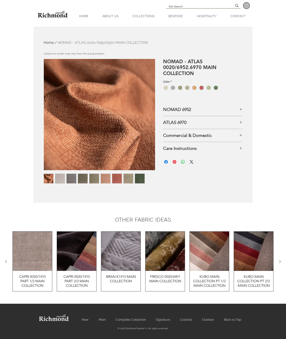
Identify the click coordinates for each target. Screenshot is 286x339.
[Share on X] (191, 162)
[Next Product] (280, 261)
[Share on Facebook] (166, 162)
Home (49, 42)
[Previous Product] (6, 261)
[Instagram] (246, 5)
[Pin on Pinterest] (174, 162)
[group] (143, 261)
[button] (143, 16)
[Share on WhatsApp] (183, 162)
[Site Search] (237, 5)
